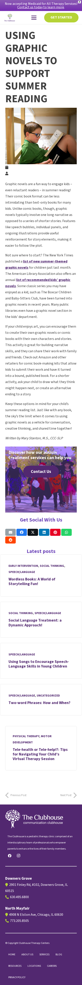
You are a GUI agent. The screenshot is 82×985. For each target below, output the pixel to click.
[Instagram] (18, 855)
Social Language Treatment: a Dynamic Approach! (35, 623)
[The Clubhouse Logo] (9, 18)
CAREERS (52, 966)
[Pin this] (55, 532)
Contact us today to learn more (40, 7)
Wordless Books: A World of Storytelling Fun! (32, 581)
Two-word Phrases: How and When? (39, 703)
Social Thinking (52, 566)
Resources (14, 966)
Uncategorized (48, 695)
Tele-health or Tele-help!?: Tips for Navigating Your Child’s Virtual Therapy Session (40, 754)
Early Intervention (23, 566)
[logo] (41, 819)
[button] (33, 17)
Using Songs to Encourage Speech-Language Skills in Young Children (39, 664)
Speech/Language (22, 572)
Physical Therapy (26, 736)
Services (44, 954)
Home (11, 954)
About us (27, 954)
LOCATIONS (34, 966)
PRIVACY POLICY (16, 977)
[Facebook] (9, 855)
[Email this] (10, 532)
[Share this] (21, 532)
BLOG (59, 954)
